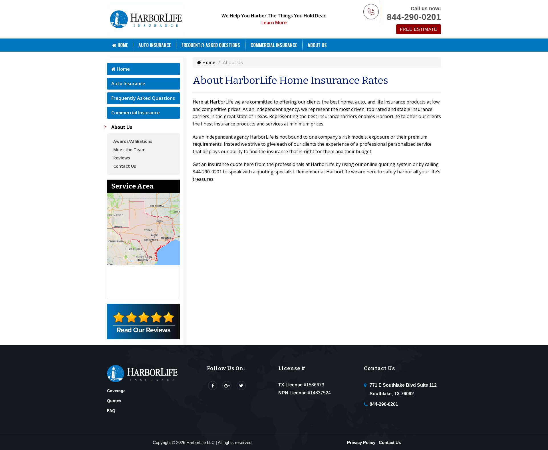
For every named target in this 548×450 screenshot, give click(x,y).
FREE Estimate (418, 29)
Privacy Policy (361, 442)
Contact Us (124, 166)
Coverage (116, 390)
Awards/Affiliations (132, 141)
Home (122, 45)
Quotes (114, 400)
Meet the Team (129, 149)
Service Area (132, 186)
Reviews (121, 158)
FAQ (111, 410)
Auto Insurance (154, 45)
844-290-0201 (414, 17)
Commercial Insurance (274, 45)
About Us (317, 45)
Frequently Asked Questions (211, 45)
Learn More (274, 22)
